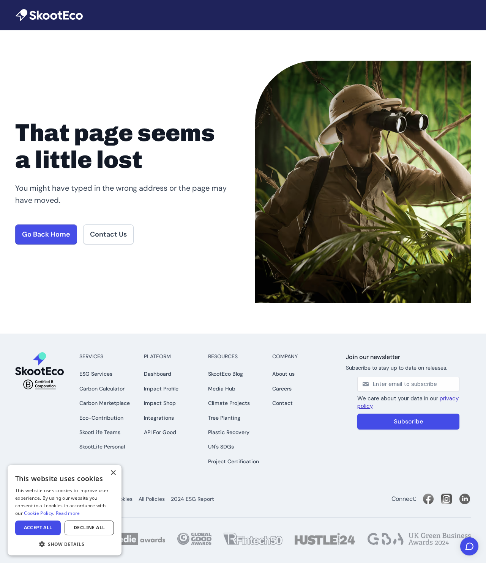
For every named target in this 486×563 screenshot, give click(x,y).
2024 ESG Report (192, 499)
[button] (64, 544)
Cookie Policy (38, 513)
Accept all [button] (38, 527)
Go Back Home (46, 234)
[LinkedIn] (465, 499)
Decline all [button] (89, 527)
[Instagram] (446, 499)
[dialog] (65, 510)
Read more (68, 513)
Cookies (123, 499)
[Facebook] (428, 499)
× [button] (113, 473)
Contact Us (108, 234)
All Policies (152, 499)
